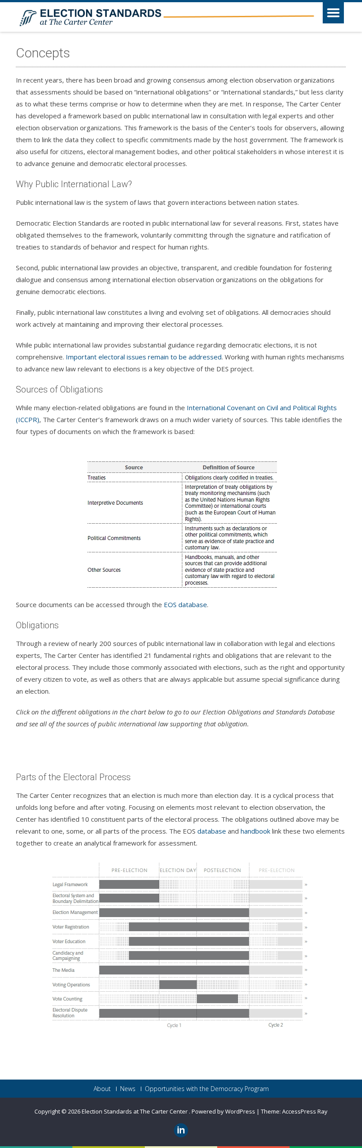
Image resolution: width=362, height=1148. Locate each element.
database (211, 831)
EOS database (185, 604)
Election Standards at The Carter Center (135, 1111)
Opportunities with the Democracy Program (207, 1089)
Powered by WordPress (223, 1111)
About (102, 1089)
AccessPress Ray (305, 1111)
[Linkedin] (181, 1130)
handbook (255, 831)
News (128, 1089)
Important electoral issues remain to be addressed (144, 356)
